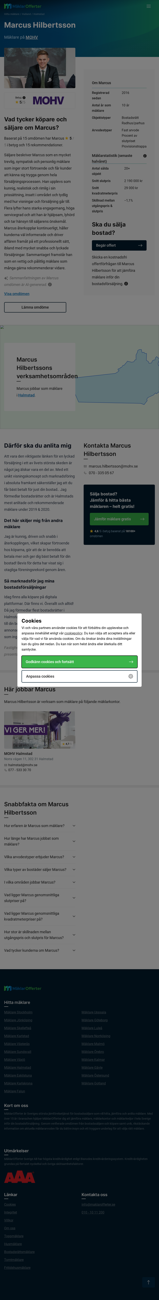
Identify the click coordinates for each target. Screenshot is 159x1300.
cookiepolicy (73, 633)
